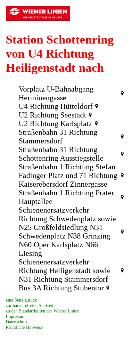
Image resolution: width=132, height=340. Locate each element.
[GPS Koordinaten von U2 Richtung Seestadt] (90, 115)
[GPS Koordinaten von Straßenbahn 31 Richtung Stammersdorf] (122, 137)
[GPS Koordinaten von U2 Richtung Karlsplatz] (96, 123)
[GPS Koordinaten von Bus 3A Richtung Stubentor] (108, 288)
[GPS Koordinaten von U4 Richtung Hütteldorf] (97, 106)
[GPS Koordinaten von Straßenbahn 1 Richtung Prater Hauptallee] (122, 197)
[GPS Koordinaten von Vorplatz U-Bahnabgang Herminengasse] (122, 93)
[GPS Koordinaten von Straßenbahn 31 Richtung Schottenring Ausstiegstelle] (122, 154)
